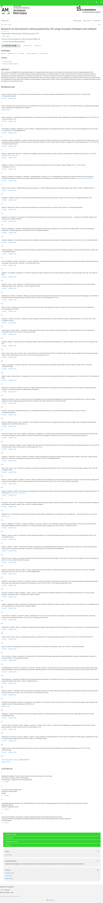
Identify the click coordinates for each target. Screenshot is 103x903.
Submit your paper (11, 834)
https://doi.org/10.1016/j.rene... (10, 155)
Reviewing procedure (11, 841)
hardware (21, 53)
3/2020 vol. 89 (5, 20)
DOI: (14, 41)
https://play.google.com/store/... (10, 759)
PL (92, 2)
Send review (9, 838)
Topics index (8, 876)
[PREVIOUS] (98, 25)
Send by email (8, 855)
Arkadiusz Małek (5, 33)
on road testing (44, 53)
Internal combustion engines (10, 63)
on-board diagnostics (32, 53)
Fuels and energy (7, 61)
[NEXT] (100, 25)
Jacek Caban (18, 33)
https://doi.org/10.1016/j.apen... (85, 178)
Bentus (18, 896)
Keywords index (9, 873)
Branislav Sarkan (30, 33)
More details (6, 36)
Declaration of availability (7, 887)
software (3, 53)
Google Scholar (12, 98)
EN (88, 2)
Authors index (9, 878)
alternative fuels (12, 53)
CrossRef (4, 98)
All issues (8, 845)
